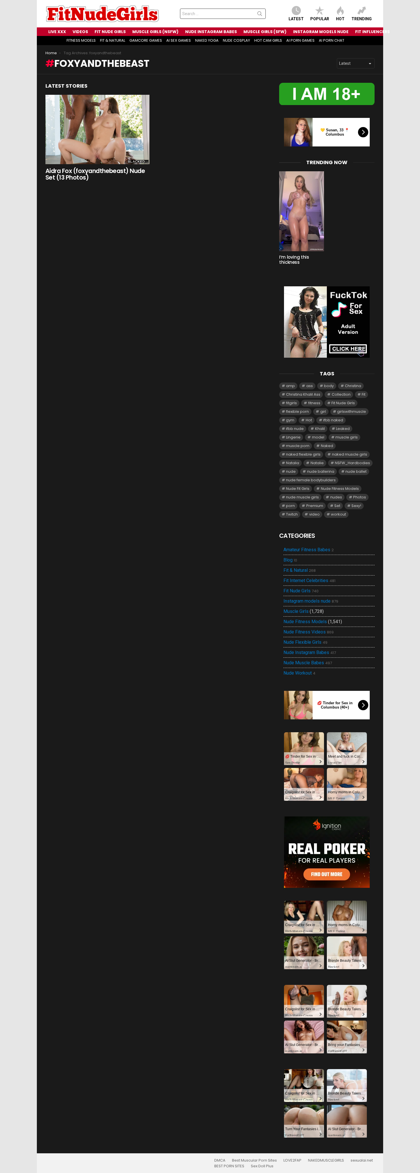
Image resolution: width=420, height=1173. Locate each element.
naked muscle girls (349, 454)
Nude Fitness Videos (308, 632)
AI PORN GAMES (300, 40)
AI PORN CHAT (331, 40)
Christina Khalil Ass (303, 394)
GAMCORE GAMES (145, 40)
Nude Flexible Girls (305, 642)
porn (290, 505)
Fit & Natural (299, 570)
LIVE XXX (57, 32)
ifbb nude (295, 428)
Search (259, 15)
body (329, 386)
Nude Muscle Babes (307, 663)
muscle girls (346, 437)
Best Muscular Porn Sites (254, 1160)
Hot (340, 19)
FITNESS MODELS (81, 40)
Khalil (320, 428)
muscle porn (297, 445)
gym (290, 420)
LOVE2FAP (292, 1160)
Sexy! (356, 505)
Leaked (343, 428)
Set (337, 505)
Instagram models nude (310, 601)
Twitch (292, 514)
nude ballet (356, 471)
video (314, 514)
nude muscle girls (302, 497)
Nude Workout (299, 673)
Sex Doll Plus (262, 1166)
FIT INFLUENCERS (372, 32)
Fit (363, 394)
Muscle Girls (296, 611)
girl (323, 411)
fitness (314, 403)
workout (338, 514)
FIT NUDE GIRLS (110, 32)
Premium (314, 505)
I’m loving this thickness (294, 259)
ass (309, 386)
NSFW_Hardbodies (352, 463)
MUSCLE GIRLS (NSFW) (155, 32)
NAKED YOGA (207, 40)
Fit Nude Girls (343, 403)
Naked (327, 445)
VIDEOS (80, 32)
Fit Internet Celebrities (309, 581)
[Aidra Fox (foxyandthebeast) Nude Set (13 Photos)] (97, 129)
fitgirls (291, 403)
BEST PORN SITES (229, 1166)
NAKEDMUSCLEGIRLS (326, 1160)
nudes (336, 497)
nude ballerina (320, 471)
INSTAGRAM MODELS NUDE (321, 32)
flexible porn (297, 411)
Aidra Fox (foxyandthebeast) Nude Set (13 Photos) (95, 174)
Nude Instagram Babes (309, 652)
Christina (353, 386)
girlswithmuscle (351, 411)
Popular (319, 19)
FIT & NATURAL (112, 40)
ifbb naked (333, 420)
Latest (296, 19)
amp (290, 386)
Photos (359, 497)
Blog (290, 560)
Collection (341, 394)
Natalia (292, 463)
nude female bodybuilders (311, 480)
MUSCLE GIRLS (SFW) (265, 32)
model (318, 437)
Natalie (317, 463)
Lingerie (293, 437)
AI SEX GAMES (178, 40)
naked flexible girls (303, 454)
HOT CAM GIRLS (268, 40)
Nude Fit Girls (297, 488)
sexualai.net (362, 1160)
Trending (361, 19)
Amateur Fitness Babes (308, 550)
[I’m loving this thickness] (301, 211)
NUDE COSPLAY (236, 40)
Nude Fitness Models (340, 488)
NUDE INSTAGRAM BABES (211, 32)
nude (291, 471)
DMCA (219, 1160)
